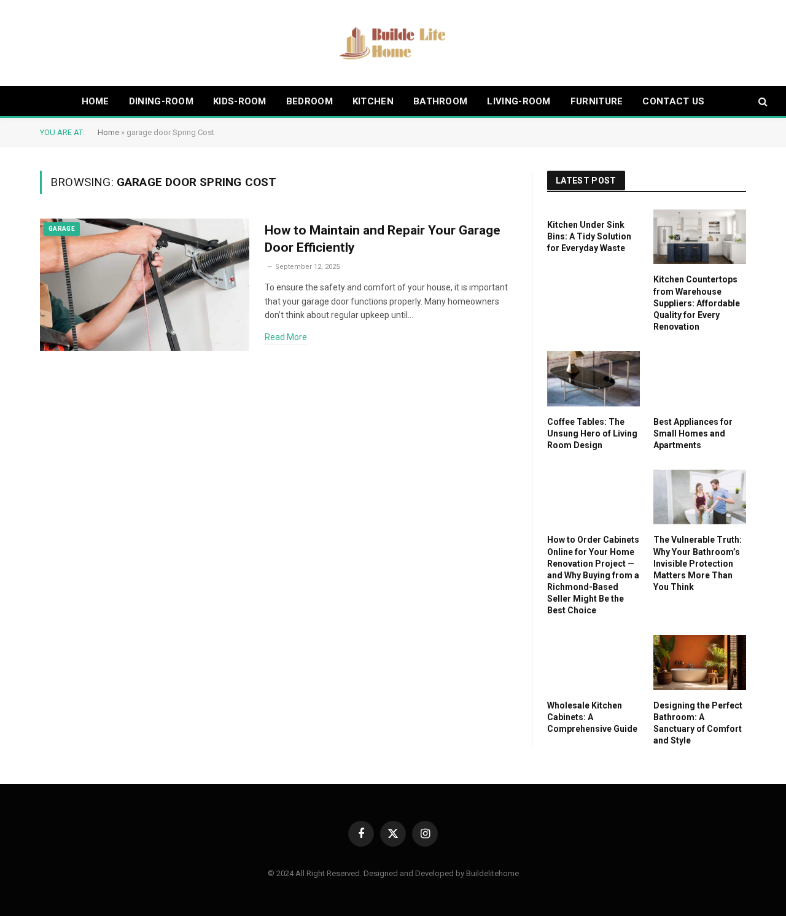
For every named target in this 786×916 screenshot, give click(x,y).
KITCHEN (373, 101)
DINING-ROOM (161, 101)
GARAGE (62, 228)
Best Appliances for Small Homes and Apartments (693, 433)
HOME (95, 101)
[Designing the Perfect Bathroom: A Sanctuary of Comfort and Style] (699, 662)
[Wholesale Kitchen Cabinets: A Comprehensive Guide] (593, 662)
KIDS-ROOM (240, 101)
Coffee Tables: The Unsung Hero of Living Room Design (592, 433)
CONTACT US (673, 101)
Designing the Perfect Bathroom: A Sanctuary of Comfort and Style (697, 723)
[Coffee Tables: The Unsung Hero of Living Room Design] (593, 378)
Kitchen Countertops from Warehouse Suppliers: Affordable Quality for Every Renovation (696, 302)
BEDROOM (309, 101)
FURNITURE (596, 101)
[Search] (762, 101)
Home (108, 132)
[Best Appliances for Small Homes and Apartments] (699, 378)
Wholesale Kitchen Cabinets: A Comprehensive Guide (592, 717)
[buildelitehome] (393, 43)
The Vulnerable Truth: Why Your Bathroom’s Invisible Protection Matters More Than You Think (697, 563)
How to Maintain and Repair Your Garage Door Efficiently (382, 239)
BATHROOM (440, 101)
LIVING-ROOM (518, 101)
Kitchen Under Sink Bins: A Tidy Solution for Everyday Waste (589, 236)
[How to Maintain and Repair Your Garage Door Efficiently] (144, 285)
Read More (286, 337)
